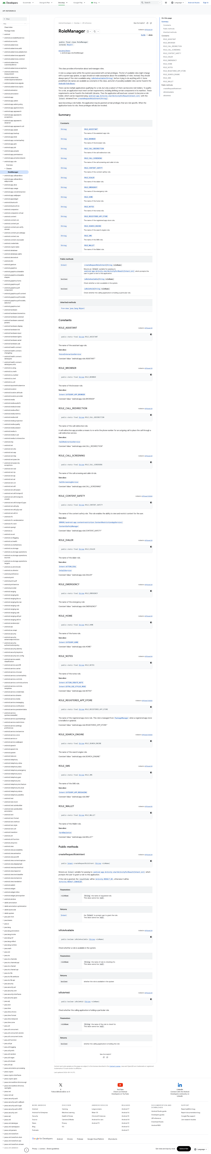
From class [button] (72, 308)
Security (35, 1116)
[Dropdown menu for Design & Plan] (53, 2)
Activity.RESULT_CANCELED (70, 882)
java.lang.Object (64, 51)
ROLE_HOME (88, 197)
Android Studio (194, 3)
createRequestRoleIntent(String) (92, 98)
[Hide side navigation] (26, 1150)
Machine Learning (68, 1113)
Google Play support (188, 1116)
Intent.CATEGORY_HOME (68, 642)
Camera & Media (68, 1120)
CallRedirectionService (69, 442)
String (63, 129)
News (34, 1123)
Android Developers (65, 23)
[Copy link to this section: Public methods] (80, 847)
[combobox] (151, 3)
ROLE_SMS (88, 236)
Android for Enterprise (40, 1113)
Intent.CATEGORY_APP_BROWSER (72, 394)
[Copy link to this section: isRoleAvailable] (76, 930)
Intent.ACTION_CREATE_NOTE (71, 683)
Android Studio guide (158, 1111)
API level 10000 (147, 496)
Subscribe (183, 1149)
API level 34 (148, 656)
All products (112, 1139)
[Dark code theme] (151, 334)
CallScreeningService (68, 482)
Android (35, 1109)
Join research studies (188, 1120)
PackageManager (121, 718)
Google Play (78, 3)
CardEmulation (65, 833)
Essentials (27, 3)
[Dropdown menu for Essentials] (34, 2)
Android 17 (125, 1109)
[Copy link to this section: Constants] (74, 320)
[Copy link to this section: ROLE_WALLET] (76, 806)
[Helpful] (147, 23)
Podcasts (35, 1130)
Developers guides (157, 1115)
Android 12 (125, 1127)
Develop (61, 3)
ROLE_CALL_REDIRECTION (94, 149)
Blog (95, 3)
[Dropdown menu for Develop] (68, 2)
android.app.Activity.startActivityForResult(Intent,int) (114, 96)
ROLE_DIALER (89, 178)
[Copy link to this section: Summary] (73, 115)
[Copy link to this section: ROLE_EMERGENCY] (81, 584)
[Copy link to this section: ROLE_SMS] (72, 766)
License (42, 1149)
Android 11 (125, 1130)
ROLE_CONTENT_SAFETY (93, 168)
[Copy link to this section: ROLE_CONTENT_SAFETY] (87, 496)
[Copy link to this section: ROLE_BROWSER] (78, 368)
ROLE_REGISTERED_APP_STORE (95, 216)
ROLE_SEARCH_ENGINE (92, 226)
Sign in (205, 3)
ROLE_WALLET (89, 245)
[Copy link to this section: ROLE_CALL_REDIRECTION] (89, 408)
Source (34, 1120)
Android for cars (97, 1120)
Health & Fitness (67, 1116)
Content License (115, 1066)
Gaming (65, 1109)
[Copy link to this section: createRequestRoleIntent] (87, 854)
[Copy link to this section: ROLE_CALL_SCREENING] (87, 456)
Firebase (80, 1139)
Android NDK (156, 1125)
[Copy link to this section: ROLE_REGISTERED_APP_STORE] (94, 700)
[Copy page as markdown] (95, 31)
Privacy (64, 1123)
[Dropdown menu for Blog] (100, 2)
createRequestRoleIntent (95, 265)
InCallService (65, 571)
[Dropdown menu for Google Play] (85, 2)
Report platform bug (188, 1109)
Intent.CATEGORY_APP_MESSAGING (73, 792)
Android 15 (125, 1116)
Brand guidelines (53, 1149)
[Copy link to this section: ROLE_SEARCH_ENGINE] (86, 734)
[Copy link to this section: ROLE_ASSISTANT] (79, 328)
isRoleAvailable (91, 279)
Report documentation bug (190, 1113)
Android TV (96, 1123)
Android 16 (125, 1113)
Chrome (70, 1139)
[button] (14, 34)
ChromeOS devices (98, 1116)
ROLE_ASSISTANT (91, 129)
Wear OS (95, 1113)
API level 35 (148, 806)
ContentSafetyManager (68, 526)
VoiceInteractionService (70, 354)
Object (70, 45)
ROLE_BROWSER (89, 139)
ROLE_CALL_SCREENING (93, 158)
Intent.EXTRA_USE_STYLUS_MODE (72, 686)
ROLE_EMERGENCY (90, 187)
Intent (63, 265)
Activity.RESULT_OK (104, 879)
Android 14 (125, 1120)
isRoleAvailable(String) (102, 78)
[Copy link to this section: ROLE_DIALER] (75, 540)
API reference (9, 11)
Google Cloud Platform (95, 1139)
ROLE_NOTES (89, 207)
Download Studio (157, 1122)
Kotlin (143, 35)
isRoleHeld (89, 289)
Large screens (97, 1109)
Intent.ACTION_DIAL (67, 567)
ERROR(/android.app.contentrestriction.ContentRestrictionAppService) (91, 522)
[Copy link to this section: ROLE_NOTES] (75, 656)
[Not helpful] (150, 23)
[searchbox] (15, 19)
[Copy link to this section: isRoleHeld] (72, 992)
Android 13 (125, 1123)
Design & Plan (45, 3)
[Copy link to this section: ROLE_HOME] (74, 616)
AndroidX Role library (67, 84)
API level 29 (148, 30)
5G (63, 1127)
